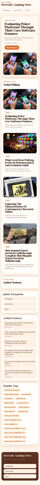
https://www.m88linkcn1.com (14, 428)
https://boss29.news (11, 415)
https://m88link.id (10, 424)
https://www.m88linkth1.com (14, 441)
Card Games (8, 398)
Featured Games (10, 407)
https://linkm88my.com (12, 420)
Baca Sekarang (12, 48)
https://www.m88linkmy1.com (15, 437)
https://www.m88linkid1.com (14, 432)
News (27, 10)
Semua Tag (18, 10)
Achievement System (11, 394)
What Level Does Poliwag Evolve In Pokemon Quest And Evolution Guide (19, 162)
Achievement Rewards (12, 390)
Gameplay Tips (23, 411)
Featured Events (22, 403)
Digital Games (9, 403)
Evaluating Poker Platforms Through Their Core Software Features (20, 118)
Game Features (24, 407)
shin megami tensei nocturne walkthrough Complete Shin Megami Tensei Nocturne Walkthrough (18, 256)
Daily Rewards (21, 398)
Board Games (26, 394)
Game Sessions (9, 411)
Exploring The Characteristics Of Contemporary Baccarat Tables (19, 207)
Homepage (7, 10)
